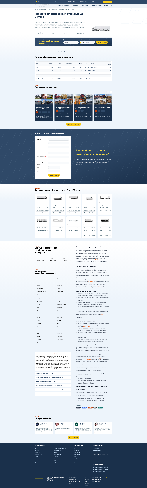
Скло (55, 458)
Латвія (58, 294)
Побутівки (56, 456)
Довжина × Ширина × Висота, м (41, 163)
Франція (38, 326)
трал (104, 287)
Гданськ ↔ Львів (40, 262)
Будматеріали (58, 95)
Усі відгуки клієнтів (73, 437)
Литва (58, 288)
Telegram (86, 485)
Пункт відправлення (41, 152)
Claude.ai (90, 407)
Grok (95, 407)
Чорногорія (59, 301)
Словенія (59, 330)
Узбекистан (60, 339)
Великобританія (40, 330)
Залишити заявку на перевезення (73, 124)
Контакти (52, 1)
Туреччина (59, 336)
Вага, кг (38, 167)
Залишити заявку (107, 1)
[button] (63, 430)
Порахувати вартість (102, 42)
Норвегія (59, 310)
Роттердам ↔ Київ (66, 257)
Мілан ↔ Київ (53, 260)
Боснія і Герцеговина (41, 291)
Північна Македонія (61, 304)
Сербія (58, 323)
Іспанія (38, 320)
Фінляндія (39, 323)
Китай (38, 304)
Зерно (55, 452)
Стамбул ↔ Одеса (67, 260)
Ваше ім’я (39, 139)
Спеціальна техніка (38, 466)
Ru (38, 1)
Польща (59, 314)
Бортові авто (76, 450)
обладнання (90, 281)
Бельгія (38, 294)
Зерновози (76, 464)
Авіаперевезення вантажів (98, 456)
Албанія (38, 278)
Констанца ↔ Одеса (53, 257)
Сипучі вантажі (57, 466)
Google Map (71, 483)
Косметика (37, 456)
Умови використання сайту (96, 479)
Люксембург (60, 291)
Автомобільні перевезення (97, 259)
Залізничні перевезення (97, 458)
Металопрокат (38, 462)
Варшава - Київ (86, 326)
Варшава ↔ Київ (40, 260)
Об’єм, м (39, 171)
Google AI (84, 407)
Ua (36, 1)
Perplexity (100, 407)
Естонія (38, 317)
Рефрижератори (77, 452)
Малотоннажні (77, 454)
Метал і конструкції (98, 95)
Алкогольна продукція (39, 454)
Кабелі (55, 460)
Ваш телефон (40, 143)
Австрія (38, 285)
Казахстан (59, 285)
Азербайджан (40, 288)
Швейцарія (39, 301)
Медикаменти (37, 450)
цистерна (86, 287)
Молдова (59, 298)
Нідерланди (59, 307)
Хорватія (39, 339)
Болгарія (39, 298)
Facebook (86, 477)
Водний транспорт (57, 450)
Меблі (36, 448)
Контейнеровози (77, 458)
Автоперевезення (54, 9)
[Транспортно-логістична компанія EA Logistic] (42, 5)
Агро (36, 458)
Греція (38, 336)
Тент (40, 112)
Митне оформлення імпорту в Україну (100, 467)
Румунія (59, 320)
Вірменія (39, 282)
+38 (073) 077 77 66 (72, 477)
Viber (86, 481)
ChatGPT (78, 407)
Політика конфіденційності (96, 477)
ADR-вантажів (88, 359)
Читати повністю (59, 117)
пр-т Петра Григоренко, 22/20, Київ (74, 481)
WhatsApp (86, 483)
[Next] (111, 92)
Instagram (87, 479)
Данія (38, 314)
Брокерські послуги (98, 464)
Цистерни (76, 466)
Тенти (75, 448)
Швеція (59, 326)
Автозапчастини (57, 454)
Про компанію (45, 1)
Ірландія (59, 278)
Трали (75, 456)
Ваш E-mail (39, 146)
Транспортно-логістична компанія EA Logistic (42, 9)
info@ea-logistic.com (96, 1)
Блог (111, 5)
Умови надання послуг (96, 481)
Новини (106, 5)
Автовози (76, 460)
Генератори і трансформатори (60, 448)
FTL (84, 300)
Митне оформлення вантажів (99, 471)
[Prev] (107, 92)
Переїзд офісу (96, 448)
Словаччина (59, 333)
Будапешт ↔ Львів (39, 257)
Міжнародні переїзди (97, 450)
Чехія (38, 307)
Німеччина (39, 310)
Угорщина (39, 342)
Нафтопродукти (57, 462)
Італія (58, 282)
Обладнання (38, 95)
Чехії (80, 334)
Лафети (75, 462)
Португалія (59, 317)
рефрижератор (100, 286)
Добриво (36, 464)
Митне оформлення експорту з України (100, 469)
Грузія (38, 333)
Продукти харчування (58, 464)
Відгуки (56, 1)
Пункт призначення (41, 156)
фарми (100, 358)
